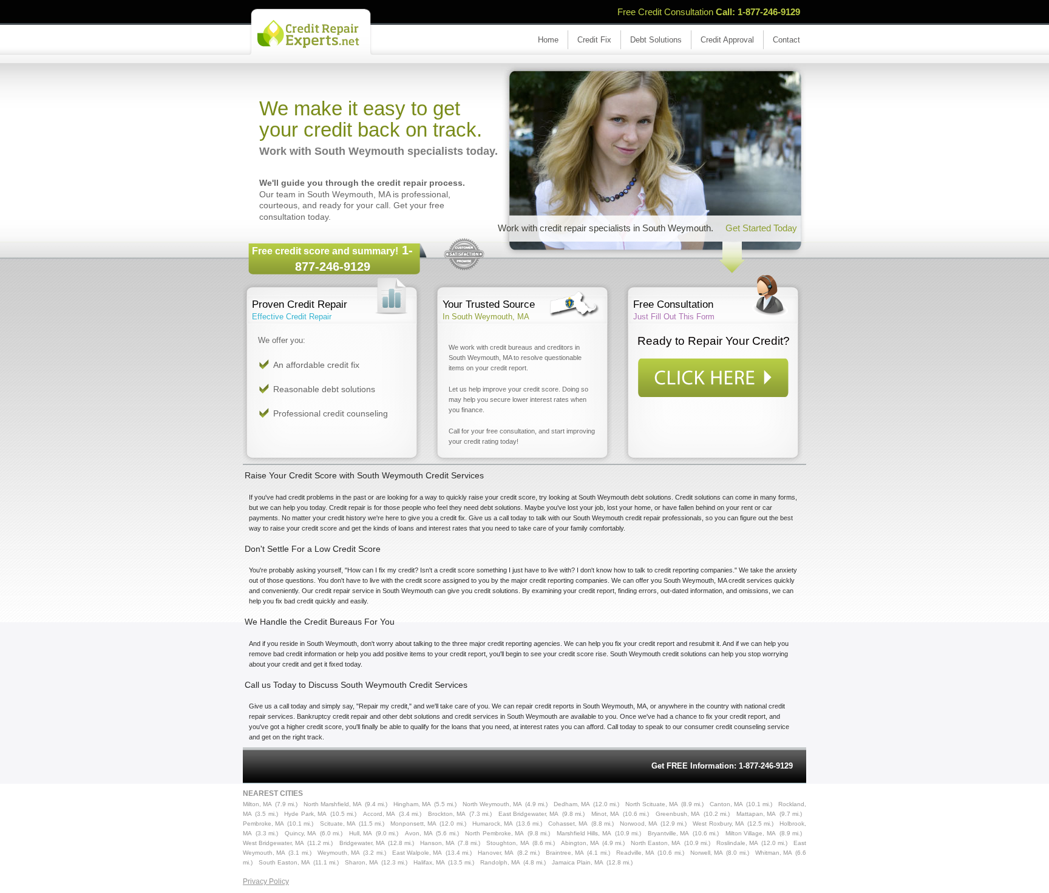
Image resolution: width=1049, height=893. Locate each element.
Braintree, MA (565, 852)
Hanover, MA (496, 852)
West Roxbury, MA (718, 823)
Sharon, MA (361, 862)
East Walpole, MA (417, 852)
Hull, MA (361, 833)
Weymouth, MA (338, 852)
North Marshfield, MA (333, 804)
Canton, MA (726, 804)
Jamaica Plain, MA (577, 862)
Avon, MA (419, 833)
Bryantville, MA (669, 833)
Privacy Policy (266, 881)
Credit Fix (594, 39)
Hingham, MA (412, 804)
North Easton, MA (656, 843)
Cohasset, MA (568, 823)
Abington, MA (580, 843)
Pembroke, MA (263, 823)
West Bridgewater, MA (273, 843)
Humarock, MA (492, 823)
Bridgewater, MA (362, 843)
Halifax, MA (429, 862)
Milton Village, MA (750, 833)
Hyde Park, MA (305, 813)
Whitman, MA (773, 852)
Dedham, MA (572, 804)
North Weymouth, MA (492, 804)
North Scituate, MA (651, 804)
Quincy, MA (301, 833)
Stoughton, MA (507, 843)
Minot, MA (605, 813)
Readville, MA (635, 852)
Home (548, 39)
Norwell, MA (706, 852)
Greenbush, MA (678, 813)
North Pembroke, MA (494, 833)
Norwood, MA (638, 823)
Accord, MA (379, 813)
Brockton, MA (447, 813)
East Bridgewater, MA (528, 813)
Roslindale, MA (737, 843)
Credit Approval (727, 39)
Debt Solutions (656, 39)
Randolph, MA (500, 862)
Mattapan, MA (756, 813)
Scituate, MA (338, 823)
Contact (786, 39)
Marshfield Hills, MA (584, 833)
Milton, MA (257, 804)
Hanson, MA (437, 843)
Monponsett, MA (413, 823)
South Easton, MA (284, 862)
